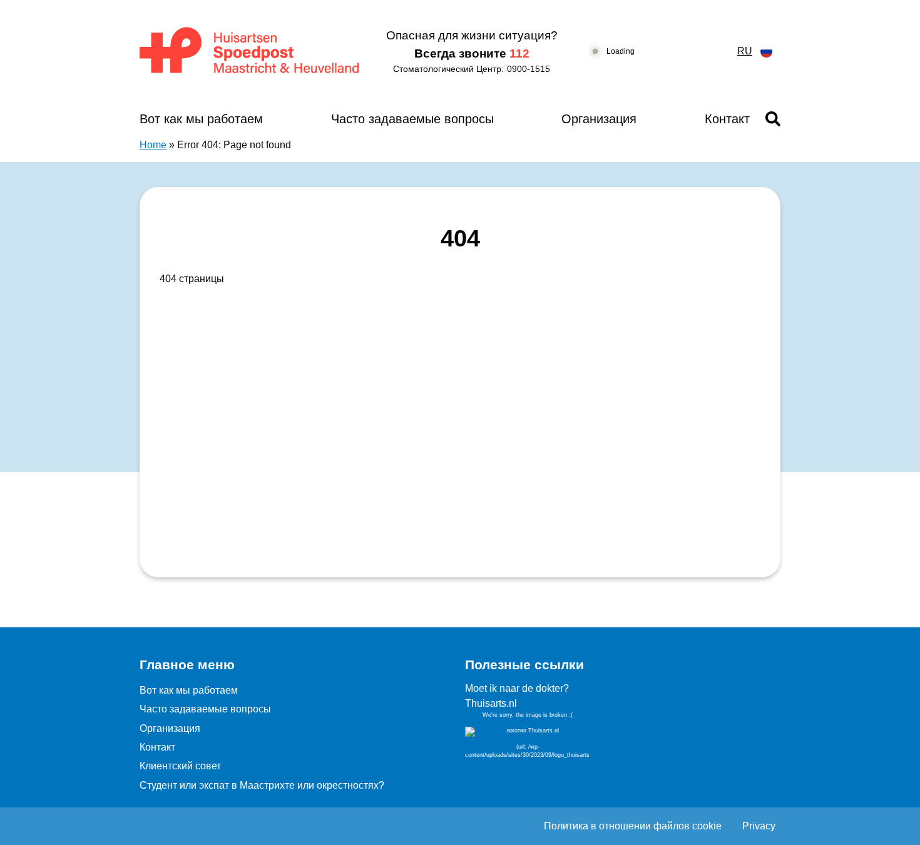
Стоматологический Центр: (471, 69)
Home (153, 144)
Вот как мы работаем (201, 119)
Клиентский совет (180, 766)
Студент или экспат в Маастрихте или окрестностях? (262, 785)
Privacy (758, 826)
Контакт (727, 119)
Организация (598, 119)
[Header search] (772, 119)
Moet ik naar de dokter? (517, 688)
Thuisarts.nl (491, 703)
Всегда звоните (471, 53)
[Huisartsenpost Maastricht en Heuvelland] (250, 51)
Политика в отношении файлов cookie (633, 826)
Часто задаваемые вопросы (412, 119)
